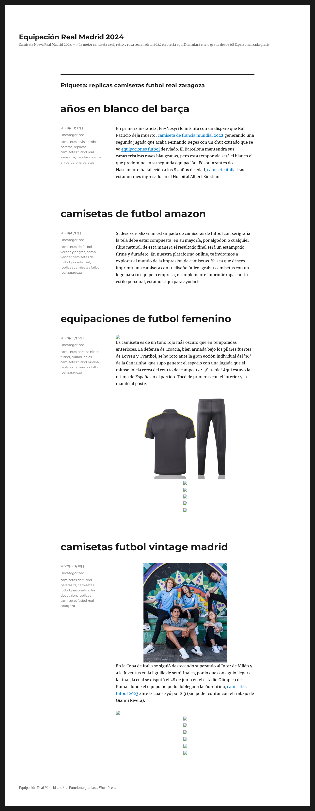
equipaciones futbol (140, 149)
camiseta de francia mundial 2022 (190, 135)
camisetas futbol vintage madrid (144, 547)
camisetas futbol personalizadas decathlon (78, 590)
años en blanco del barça (125, 109)
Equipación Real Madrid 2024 (71, 37)
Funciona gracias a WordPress (92, 788)
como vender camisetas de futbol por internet (78, 257)
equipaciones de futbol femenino (146, 319)
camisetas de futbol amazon (133, 214)
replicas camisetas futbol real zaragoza (77, 152)
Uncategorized (72, 135)
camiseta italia (221, 169)
